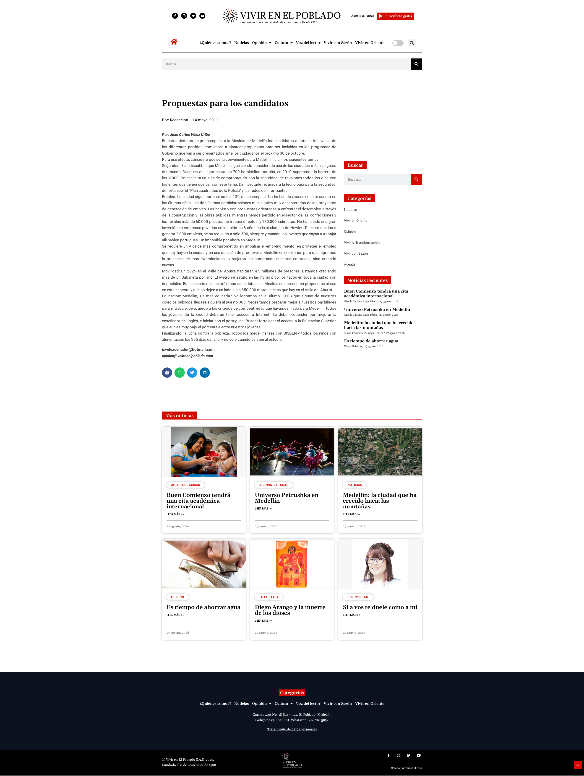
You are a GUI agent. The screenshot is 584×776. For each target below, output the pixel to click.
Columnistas (358, 597)
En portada (269, 597)
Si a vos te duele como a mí (380, 607)
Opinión (259, 42)
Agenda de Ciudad (185, 485)
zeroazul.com (413, 768)
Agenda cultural (273, 485)
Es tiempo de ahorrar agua (371, 341)
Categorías (292, 693)
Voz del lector (308, 42)
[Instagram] (184, 16)
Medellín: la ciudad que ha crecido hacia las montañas (379, 325)
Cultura (281, 42)
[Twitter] (193, 16)
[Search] (416, 64)
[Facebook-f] (175, 16)
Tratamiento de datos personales (292, 729)
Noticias (241, 42)
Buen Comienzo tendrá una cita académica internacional (376, 294)
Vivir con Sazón (338, 42)
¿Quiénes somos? (215, 42)
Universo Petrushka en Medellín (377, 309)
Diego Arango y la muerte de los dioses (290, 610)
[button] (412, 43)
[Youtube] (202, 16)
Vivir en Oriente (369, 42)
